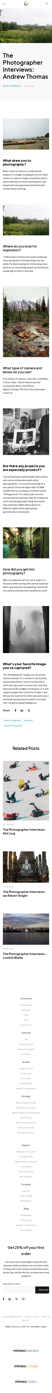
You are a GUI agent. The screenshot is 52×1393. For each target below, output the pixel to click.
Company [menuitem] (26, 1184)
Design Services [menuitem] (26, 1068)
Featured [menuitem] (26, 1032)
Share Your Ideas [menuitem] (26, 1171)
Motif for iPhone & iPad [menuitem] (26, 1122)
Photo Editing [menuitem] (26, 1230)
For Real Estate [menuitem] (26, 1083)
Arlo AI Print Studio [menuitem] (26, 1127)
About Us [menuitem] (26, 1191)
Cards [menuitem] (26, 1015)
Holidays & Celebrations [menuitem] (26, 1225)
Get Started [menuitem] (26, 1166)
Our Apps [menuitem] (26, 1096)
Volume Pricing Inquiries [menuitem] (26, 1088)
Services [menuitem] (26, 1061)
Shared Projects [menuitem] (26, 1044)
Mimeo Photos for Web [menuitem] (26, 1102)
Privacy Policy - (33, 1317)
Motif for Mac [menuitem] (26, 1117)
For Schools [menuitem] (26, 1078)
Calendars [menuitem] (26, 1010)
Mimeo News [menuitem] (26, 1201)
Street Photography (12, 720)
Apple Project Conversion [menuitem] (26, 1161)
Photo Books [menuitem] (26, 1005)
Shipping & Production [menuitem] (26, 1151)
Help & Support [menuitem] (26, 1176)
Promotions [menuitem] (26, 1054)
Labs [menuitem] (26, 1039)
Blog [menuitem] (26, 1208)
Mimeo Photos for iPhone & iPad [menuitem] (26, 1112)
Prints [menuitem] (26, 1020)
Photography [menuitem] (26, 1215)
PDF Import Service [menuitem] (26, 1132)
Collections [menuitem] (26, 998)
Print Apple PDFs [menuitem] (26, 1156)
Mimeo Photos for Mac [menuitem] (26, 1107)
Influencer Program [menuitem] (26, 1049)
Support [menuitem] (26, 1145)
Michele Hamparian (12, 86)
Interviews (28, 720)
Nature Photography (13, 725)
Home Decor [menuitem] (26, 1025)
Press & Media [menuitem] (26, 1196)
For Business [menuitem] (26, 1073)
